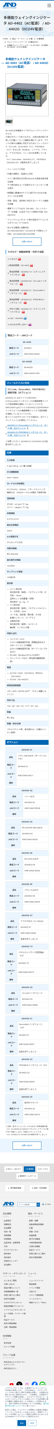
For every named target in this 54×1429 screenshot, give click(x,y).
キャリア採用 (9, 1347)
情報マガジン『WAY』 (38, 1302)
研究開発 (7, 1239)
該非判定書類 (9, 1299)
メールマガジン (35, 1299)
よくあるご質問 (10, 1280)
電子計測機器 (34, 1239)
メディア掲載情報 (36, 1295)
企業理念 (7, 1221)
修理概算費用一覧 (11, 1291)
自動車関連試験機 (36, 1224)
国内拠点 (7, 1254)
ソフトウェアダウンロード (15, 1310)
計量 (31, 39)
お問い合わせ (27, 241)
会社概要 (7, 1228)
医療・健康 (33, 1221)
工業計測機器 (34, 1246)
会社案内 (7, 1265)
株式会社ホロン (10, 1368)
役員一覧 (7, 1232)
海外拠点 (7, 1257)
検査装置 (32, 1235)
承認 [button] (22, 1423)
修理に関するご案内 (37, 1254)
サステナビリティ (11, 1250)
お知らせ (32, 1291)
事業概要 (7, 1235)
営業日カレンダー (11, 1261)
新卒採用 (7, 1343)
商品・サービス (18, 39)
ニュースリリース (36, 1280)
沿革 (6, 1246)
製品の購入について (12, 1288)
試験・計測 (33, 1232)
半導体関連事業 (35, 1243)
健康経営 (7, 1224)
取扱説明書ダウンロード (14, 1306)
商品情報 (32, 1284)
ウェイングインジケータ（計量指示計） (23, 42)
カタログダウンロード (13, 1302)
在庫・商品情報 (10, 1327)
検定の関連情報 (35, 1257)
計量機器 (40, 39)
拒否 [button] (32, 1423)
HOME (5, 39)
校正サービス (34, 1250)
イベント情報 (34, 1288)
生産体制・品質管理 (12, 1243)
